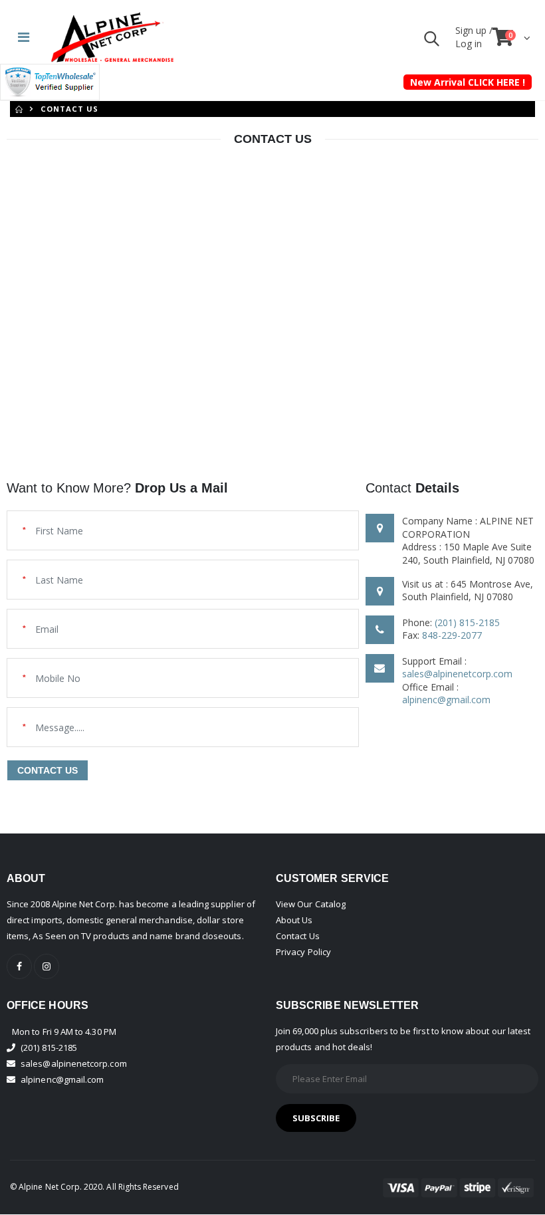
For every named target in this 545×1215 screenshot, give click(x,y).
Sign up (472, 30)
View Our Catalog (311, 904)
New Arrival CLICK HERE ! (467, 82)
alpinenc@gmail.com (446, 699)
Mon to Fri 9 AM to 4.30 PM (64, 1032)
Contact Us (298, 936)
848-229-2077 (452, 635)
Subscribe (316, 1118)
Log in (468, 43)
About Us (294, 920)
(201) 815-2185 (467, 622)
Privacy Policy (303, 952)
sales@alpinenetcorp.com (457, 673)
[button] (432, 41)
